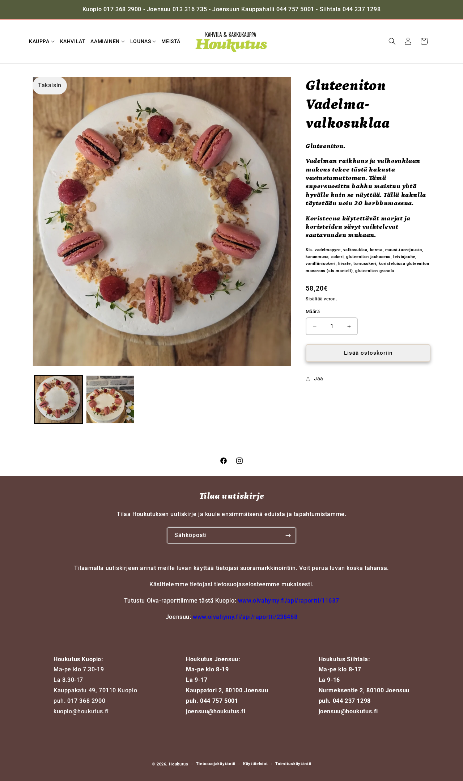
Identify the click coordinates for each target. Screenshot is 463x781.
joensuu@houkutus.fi (215, 711)
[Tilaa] (288, 535)
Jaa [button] (318, 379)
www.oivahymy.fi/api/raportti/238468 (245, 616)
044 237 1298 (352, 700)
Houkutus (178, 764)
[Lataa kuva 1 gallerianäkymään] (58, 399)
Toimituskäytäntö (293, 763)
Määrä (313, 311)
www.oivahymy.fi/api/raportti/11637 (288, 600)
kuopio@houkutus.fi (81, 711)
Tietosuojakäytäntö (216, 763)
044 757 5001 (219, 700)
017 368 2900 (86, 700)
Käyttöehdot (255, 763)
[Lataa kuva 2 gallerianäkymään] (110, 399)
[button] (42, 41)
